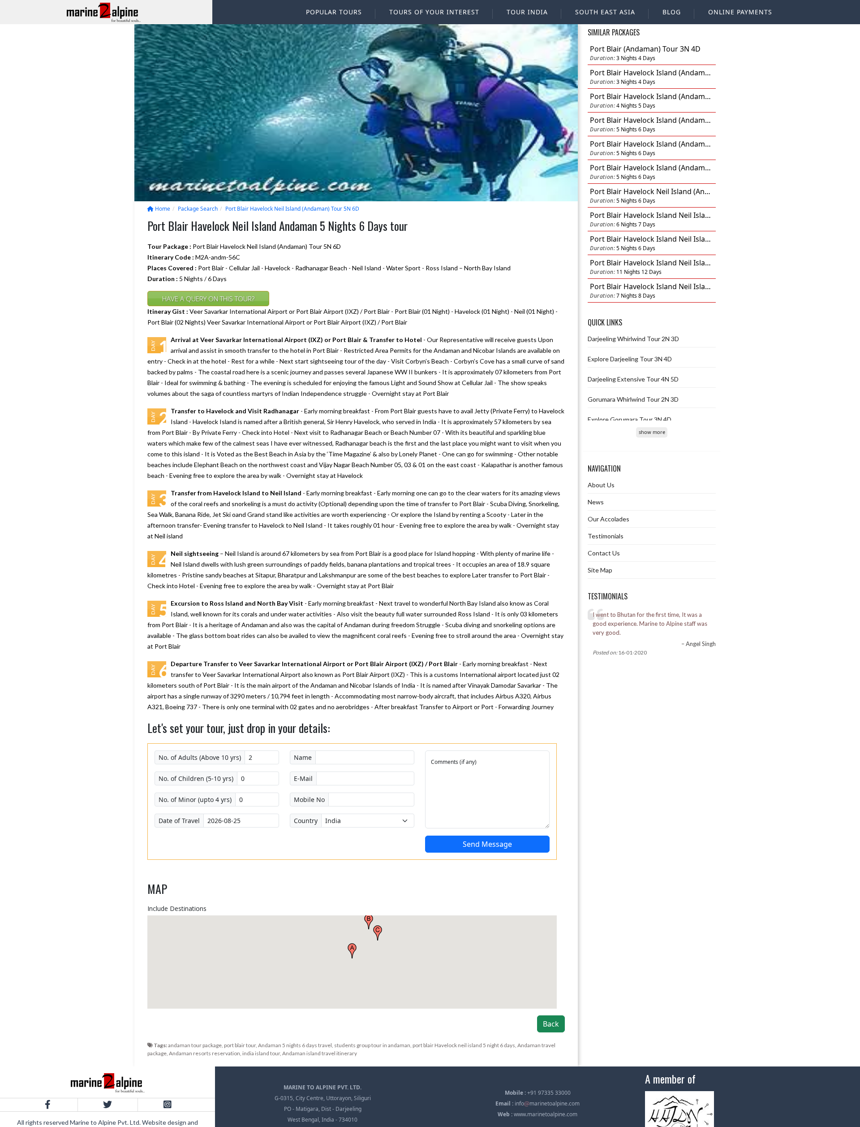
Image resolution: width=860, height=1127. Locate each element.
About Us (601, 485)
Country (306, 820)
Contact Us (604, 553)
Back (551, 1024)
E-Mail (303, 778)
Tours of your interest (434, 12)
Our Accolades (608, 519)
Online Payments (740, 12)
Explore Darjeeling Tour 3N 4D (630, 359)
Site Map (600, 570)
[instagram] (167, 1104)
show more (652, 432)
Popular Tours (334, 12)
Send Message (487, 844)
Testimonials (606, 536)
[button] (352, 950)
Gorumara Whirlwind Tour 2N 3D (633, 399)
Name (303, 757)
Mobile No (309, 799)
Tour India (527, 12)
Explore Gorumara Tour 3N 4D (629, 419)
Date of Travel (179, 820)
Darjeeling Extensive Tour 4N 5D (633, 379)
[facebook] (47, 1104)
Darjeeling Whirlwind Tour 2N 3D (633, 338)
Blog (671, 12)
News (596, 502)
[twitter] (107, 1104)
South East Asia (605, 12)
